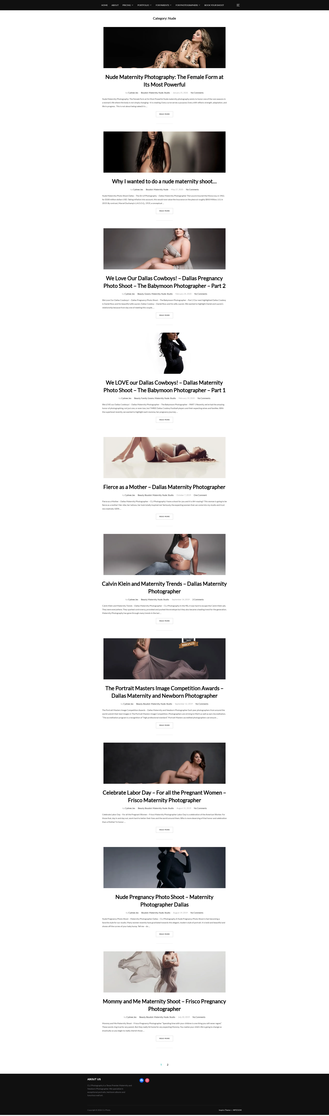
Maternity (153, 92)
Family (144, 398)
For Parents (162, 5)
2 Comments (198, 599)
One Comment (200, 495)
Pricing (126, 5)
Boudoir (144, 92)
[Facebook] (141, 1080)
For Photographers (187, 5)
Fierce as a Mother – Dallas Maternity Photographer (164, 487)
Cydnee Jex (133, 92)
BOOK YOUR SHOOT (214, 5)
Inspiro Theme (224, 1110)
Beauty (141, 294)
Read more (166, 114)
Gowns (147, 294)
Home (104, 5)
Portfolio (143, 5)
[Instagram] (147, 1080)
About (115, 5)
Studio (167, 92)
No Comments (197, 92)
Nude (160, 92)
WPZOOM (237, 1110)
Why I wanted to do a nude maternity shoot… (164, 181)
